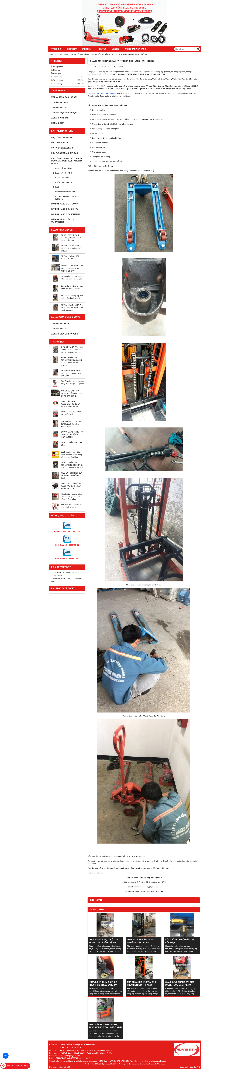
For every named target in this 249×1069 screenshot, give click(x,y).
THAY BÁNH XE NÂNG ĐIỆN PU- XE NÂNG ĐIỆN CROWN (71, 248)
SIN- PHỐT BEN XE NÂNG (62, 148)
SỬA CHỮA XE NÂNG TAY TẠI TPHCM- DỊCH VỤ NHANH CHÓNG (72, 268)
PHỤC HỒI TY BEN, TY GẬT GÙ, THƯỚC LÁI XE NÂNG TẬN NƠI (71, 237)
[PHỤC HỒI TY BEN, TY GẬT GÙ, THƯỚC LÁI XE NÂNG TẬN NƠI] (55, 240)
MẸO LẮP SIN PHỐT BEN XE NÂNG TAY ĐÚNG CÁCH (71, 475)
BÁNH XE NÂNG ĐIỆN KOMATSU (65, 214)
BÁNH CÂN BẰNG (62, 178)
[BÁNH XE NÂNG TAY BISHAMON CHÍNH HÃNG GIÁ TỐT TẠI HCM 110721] (55, 467)
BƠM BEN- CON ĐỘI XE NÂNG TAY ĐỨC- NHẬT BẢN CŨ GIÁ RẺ (71, 486)
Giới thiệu (72, 49)
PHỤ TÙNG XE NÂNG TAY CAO (64, 153)
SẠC (57, 187)
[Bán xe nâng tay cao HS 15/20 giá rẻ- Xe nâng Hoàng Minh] (55, 426)
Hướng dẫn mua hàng (135, 49)
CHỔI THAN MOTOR (64, 182)
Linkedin (119, 66)
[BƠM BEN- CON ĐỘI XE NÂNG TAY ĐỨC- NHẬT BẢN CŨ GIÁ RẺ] (55, 488)
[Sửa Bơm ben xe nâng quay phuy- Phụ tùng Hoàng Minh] (55, 386)
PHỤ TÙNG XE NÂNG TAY (62, 137)
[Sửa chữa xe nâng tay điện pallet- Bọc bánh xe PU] (55, 300)
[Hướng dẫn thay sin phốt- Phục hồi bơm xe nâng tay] (55, 281)
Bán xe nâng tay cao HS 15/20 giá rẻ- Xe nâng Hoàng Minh (71, 424)
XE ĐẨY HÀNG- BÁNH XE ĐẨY (64, 97)
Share (93, 66)
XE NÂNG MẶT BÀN (59, 118)
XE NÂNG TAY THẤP (60, 102)
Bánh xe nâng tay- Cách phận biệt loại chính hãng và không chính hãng (71, 454)
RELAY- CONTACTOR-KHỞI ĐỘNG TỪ (67, 197)
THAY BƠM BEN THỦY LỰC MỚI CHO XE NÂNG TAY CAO (71, 373)
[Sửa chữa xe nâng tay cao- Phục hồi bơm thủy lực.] (55, 291)
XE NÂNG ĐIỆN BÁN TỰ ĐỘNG (64, 113)
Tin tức (102, 49)
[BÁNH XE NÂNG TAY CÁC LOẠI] (55, 447)
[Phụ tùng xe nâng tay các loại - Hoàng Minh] (55, 509)
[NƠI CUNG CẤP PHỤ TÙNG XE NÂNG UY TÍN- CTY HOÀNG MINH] (55, 396)
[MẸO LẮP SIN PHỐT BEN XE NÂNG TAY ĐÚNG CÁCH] (55, 478)
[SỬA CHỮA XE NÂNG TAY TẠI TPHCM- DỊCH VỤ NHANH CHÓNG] (55, 271)
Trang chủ (56, 49)
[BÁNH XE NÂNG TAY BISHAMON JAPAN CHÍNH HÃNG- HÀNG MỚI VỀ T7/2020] (55, 363)
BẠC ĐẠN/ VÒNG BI (59, 143)
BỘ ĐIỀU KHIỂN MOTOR (65, 192)
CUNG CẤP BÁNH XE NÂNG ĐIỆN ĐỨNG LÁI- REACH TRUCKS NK (71, 404)
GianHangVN (195, 1067)
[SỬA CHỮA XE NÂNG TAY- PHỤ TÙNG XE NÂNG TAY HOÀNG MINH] (55, 310)
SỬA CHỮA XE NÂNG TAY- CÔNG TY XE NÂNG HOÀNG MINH (72, 434)
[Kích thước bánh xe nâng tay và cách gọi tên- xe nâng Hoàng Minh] (55, 499)
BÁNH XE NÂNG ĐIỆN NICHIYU (64, 209)
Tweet (106, 66)
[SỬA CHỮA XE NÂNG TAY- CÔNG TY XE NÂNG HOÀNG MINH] (55, 437)
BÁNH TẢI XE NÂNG (63, 168)
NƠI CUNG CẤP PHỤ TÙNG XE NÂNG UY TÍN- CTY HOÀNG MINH (71, 393)
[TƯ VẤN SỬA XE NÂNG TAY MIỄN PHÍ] (55, 417)
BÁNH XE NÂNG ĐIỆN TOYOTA (64, 204)
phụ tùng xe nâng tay (105, 93)
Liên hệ (115, 49)
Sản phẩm (87, 49)
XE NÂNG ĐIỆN (57, 123)
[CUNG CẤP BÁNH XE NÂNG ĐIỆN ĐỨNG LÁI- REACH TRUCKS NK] (55, 406)
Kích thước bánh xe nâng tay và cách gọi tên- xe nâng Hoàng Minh (71, 496)
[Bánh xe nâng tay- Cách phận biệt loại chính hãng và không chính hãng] (55, 457)
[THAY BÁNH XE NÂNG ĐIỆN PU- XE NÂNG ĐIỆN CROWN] (55, 251)
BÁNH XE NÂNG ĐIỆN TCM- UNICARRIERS (63, 220)
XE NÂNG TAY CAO (59, 107)
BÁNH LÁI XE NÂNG (63, 173)
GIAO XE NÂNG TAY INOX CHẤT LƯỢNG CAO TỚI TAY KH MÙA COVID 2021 (72, 349)
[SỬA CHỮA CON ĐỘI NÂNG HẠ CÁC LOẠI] (55, 261)
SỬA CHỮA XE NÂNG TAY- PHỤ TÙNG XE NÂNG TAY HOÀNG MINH (72, 307)
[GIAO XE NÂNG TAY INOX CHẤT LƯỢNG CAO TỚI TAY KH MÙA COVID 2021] (55, 352)
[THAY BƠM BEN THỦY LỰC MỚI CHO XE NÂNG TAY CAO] (55, 376)
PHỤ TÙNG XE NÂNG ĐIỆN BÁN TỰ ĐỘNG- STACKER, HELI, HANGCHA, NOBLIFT (66, 160)
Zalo (6, 1056)
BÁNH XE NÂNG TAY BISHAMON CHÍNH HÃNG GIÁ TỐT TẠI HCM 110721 (72, 465)
